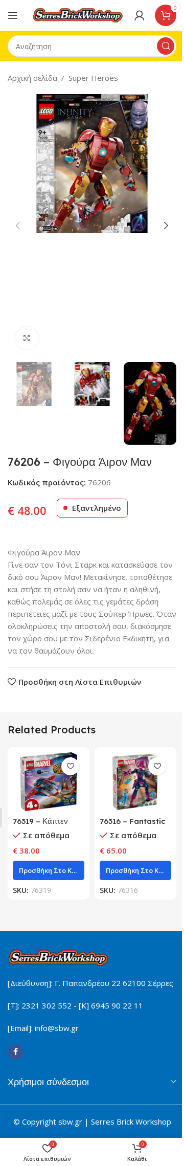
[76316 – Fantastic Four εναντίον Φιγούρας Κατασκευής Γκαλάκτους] (135, 781)
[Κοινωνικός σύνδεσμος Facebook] (15, 1052)
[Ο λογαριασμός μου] (139, 15)
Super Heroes (93, 78)
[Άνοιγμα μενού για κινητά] (13, 15)
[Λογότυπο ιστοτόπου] (78, 14)
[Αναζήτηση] (165, 46)
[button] (18, 225)
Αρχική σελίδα (32, 78)
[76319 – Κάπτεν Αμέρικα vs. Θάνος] (48, 781)
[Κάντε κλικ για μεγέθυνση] (26, 338)
